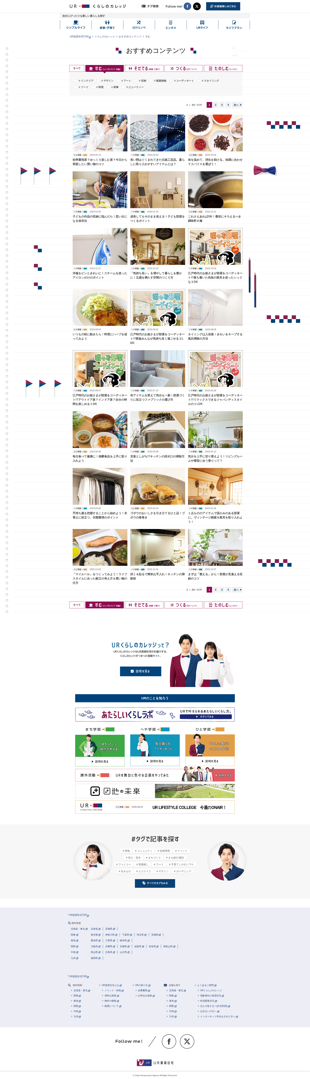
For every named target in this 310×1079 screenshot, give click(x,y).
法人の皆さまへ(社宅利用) (213, 1006)
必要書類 (142, 990)
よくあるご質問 (205, 985)
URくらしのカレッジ (211, 990)
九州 (76, 1016)
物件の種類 (110, 1000)
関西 (76, 1006)
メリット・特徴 (113, 990)
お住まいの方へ (208, 1011)
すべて (77, 68)
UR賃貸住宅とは (110, 985)
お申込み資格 (145, 995)
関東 (76, 995)
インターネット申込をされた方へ (217, 1016)
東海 (76, 1000)
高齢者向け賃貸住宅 (210, 995)
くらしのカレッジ (105, 36)
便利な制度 (110, 995)
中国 (76, 1011)
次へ (236, 104)
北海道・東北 (81, 990)
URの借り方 (141, 985)
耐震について (112, 1006)
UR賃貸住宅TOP (79, 36)
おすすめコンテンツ (130, 36)
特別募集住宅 (207, 1000)
